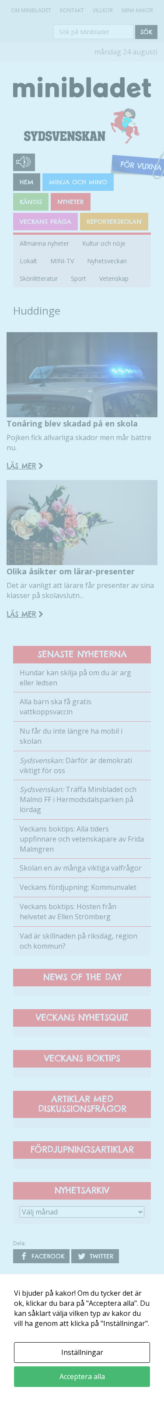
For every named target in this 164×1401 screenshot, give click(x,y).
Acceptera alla (82, 1376)
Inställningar (82, 1352)
